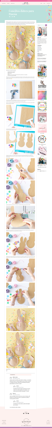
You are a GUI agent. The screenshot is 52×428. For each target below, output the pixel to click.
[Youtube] (4, 0)
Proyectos (13, 3)
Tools (22, 9)
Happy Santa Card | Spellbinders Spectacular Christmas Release (41, 61)
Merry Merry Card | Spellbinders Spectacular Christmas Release (41, 58)
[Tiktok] (8, 0)
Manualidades (15, 9)
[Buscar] (46, 25)
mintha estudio (30, 427)
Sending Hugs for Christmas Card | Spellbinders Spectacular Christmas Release (42, 55)
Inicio (48, 420)
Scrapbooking (20, 9)
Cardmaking (39, 46)
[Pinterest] (7, 0)
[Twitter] (5, 0)
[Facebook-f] (1, 0)
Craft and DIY (39, 47)
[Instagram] (3, 0)
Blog (44, 3)
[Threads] (9, 0)
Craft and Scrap (11, 9)
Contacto (48, 3)
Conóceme (4, 3)
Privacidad (4, 420)
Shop (41, 3)
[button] (9, 16)
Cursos (8, 3)
